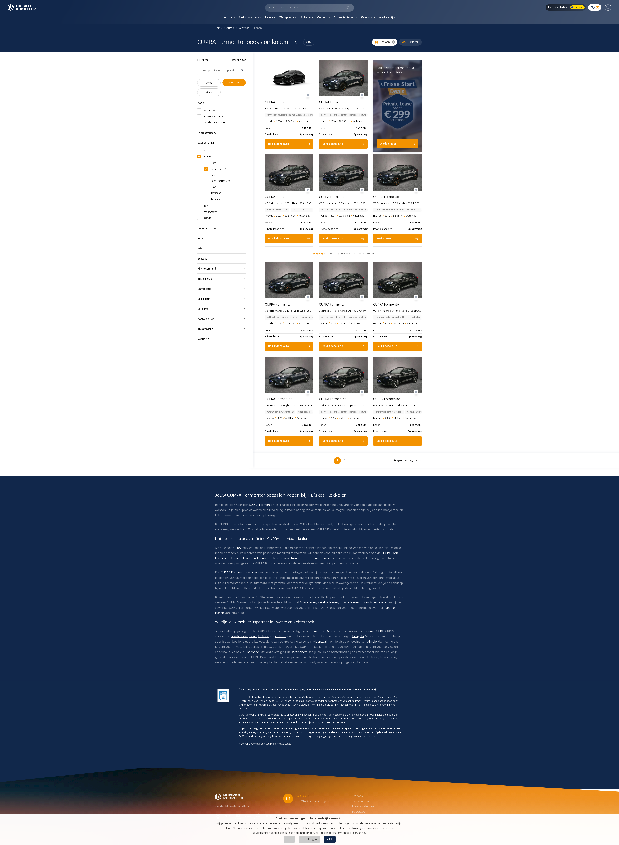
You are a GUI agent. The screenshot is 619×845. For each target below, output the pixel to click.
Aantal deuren (206, 319)
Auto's (230, 28)
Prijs (200, 248)
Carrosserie (204, 288)
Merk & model (206, 143)
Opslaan (385, 42)
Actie (201, 103)
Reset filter (239, 60)
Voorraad (244, 28)
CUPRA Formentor (261, 505)
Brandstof (203, 238)
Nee (289, 839)
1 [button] (337, 460)
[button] (408, 460)
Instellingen (309, 839)
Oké (329, 839)
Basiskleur (204, 298)
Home (218, 28)
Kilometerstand (207, 268)
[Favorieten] (608, 7)
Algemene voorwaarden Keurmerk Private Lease (265, 743)
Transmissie (205, 278)
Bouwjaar (203, 258)
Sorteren (413, 42)
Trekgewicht (205, 328)
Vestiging (203, 338)
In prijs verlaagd (207, 133)
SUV (308, 42)
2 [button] (345, 460)
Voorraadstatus (207, 228)
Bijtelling (203, 308)
